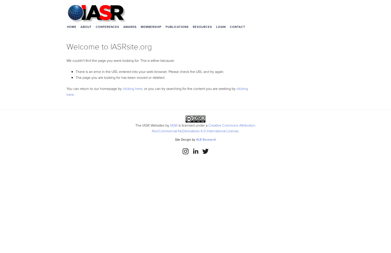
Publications (177, 27)
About (86, 27)
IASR (174, 125)
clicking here (132, 88)
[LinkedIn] (195, 151)
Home (71, 27)
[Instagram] (185, 151)
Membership (151, 27)
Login (221, 27)
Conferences (107, 27)
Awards (130, 27)
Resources (202, 27)
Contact (237, 27)
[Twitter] (205, 151)
